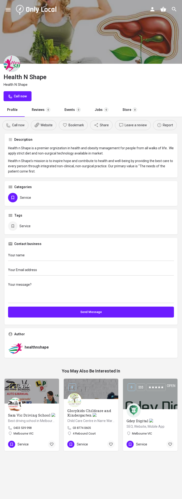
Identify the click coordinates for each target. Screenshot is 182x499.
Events (71, 110)
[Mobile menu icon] (8, 9)
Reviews (40, 110)
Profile (12, 110)
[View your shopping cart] (163, 9)
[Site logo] (37, 9)
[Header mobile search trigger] (174, 9)
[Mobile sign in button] (152, 9)
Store (129, 110)
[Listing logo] (12, 63)
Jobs (101, 110)
